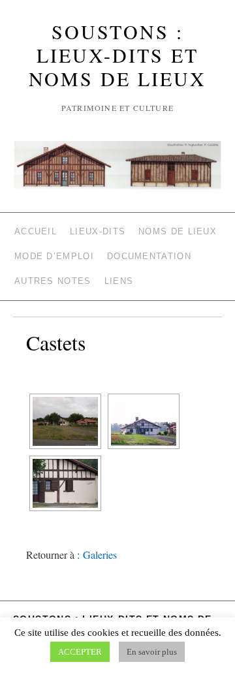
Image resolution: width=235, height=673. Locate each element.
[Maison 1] (143, 421)
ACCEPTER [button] (80, 652)
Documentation (149, 256)
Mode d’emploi (54, 256)
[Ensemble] (65, 421)
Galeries (100, 554)
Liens (119, 281)
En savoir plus (152, 652)
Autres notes (52, 281)
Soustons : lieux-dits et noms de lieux (117, 54)
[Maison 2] (65, 483)
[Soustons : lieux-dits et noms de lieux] (117, 170)
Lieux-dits (97, 231)
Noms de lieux (177, 231)
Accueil (35, 231)
